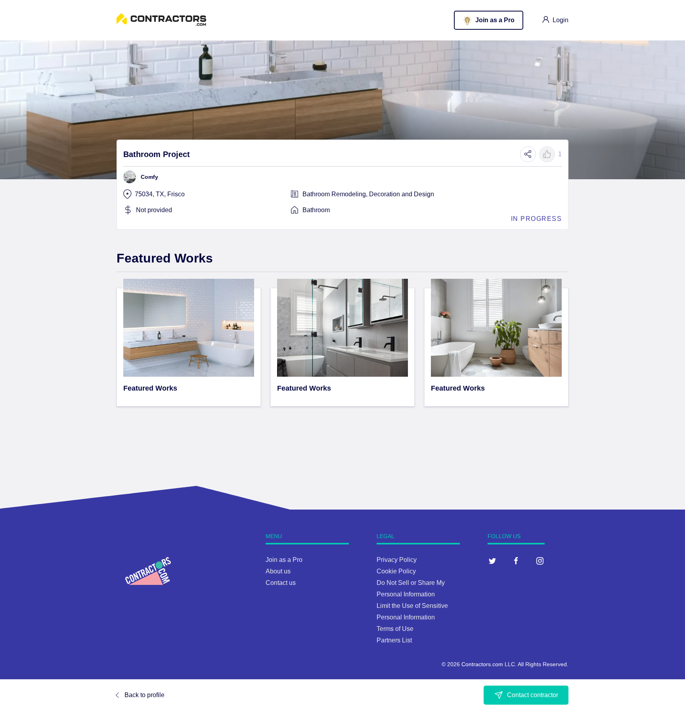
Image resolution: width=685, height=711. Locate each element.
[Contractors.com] (161, 23)
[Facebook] (516, 561)
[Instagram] (540, 561)
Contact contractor (532, 695)
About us (278, 571)
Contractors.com (482, 664)
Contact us (281, 582)
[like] (547, 154)
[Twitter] (492, 561)
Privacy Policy (397, 559)
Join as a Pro (284, 559)
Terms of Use (395, 628)
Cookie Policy (396, 571)
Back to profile (144, 695)
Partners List (394, 640)
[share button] (528, 154)
